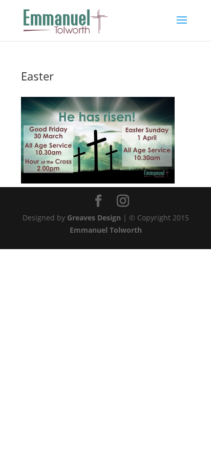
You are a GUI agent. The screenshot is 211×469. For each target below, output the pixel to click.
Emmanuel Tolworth (106, 230)
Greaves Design (94, 217)
